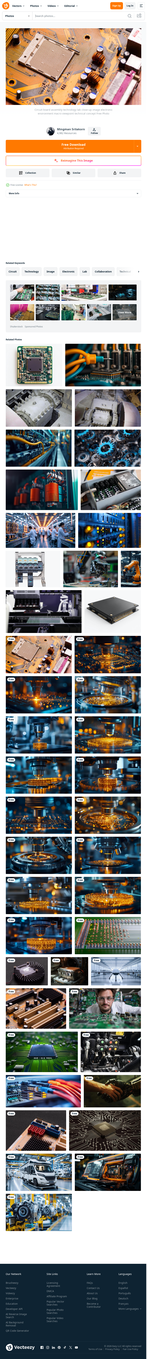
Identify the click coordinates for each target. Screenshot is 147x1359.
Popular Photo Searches (54, 1310)
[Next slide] (133, 270)
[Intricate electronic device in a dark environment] (69, 969)
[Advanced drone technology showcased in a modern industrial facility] (116, 969)
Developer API (14, 1307)
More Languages (126, 1307)
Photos (34, 6)
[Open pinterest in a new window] (59, 1349)
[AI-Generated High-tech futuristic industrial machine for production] (108, 1170)
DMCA (49, 1289)
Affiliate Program (56, 1295)
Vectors (17, 6)
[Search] (129, 16)
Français (121, 1302)
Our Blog (90, 1297)
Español (120, 1286)
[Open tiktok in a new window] (64, 1349)
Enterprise (12, 1297)
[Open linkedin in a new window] (53, 1349)
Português (122, 1291)
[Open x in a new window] (70, 1349)
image (50, 270)
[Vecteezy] (5, 5)
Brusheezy (12, 1281)
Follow (94, 133)
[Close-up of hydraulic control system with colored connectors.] (111, 1050)
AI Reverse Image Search (16, 1314)
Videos (52, 6)
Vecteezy (11, 1286)
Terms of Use (96, 1350)
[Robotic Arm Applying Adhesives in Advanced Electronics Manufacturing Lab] (90, 567)
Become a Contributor (92, 1304)
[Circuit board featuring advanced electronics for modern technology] (34, 363)
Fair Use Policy (131, 1350)
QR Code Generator (12, 1331)
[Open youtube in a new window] (76, 1349)
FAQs (88, 1281)
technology (32, 270)
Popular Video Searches (54, 1318)
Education (12, 1302)
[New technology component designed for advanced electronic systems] (112, 610)
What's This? (30, 184)
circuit (13, 270)
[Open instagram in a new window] (47, 1349)
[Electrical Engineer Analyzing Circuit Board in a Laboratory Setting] (105, 1007)
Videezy (10, 1291)
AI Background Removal (14, 1322)
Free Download (73, 146)
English (120, 1281)
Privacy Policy (113, 1350)
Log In (130, 5)
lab (84, 270)
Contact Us (91, 1286)
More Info (14, 191)
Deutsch (121, 1297)
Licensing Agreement (52, 1283)
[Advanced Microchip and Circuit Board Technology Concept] (105, 1129)
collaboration (103, 270)
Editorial (69, 6)
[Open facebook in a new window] (42, 1349)
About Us (90, 1291)
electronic (68, 270)
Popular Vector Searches (54, 1301)
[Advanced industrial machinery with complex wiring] (39, 446)
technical (125, 270)
